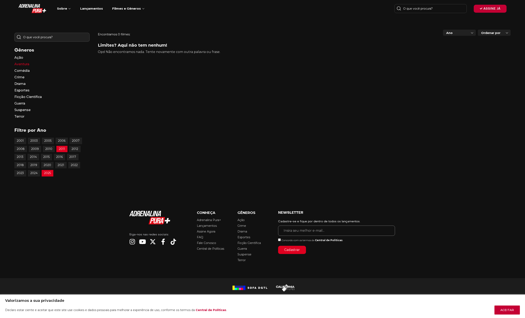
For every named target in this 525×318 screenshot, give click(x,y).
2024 (34, 173)
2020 (47, 165)
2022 (74, 165)
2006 (61, 141)
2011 (62, 149)
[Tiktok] (173, 242)
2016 (59, 157)
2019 (33, 165)
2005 (47, 141)
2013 (20, 157)
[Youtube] (142, 242)
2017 (72, 157)
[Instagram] (132, 242)
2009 (35, 149)
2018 (20, 165)
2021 (61, 165)
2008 (21, 149)
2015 (46, 157)
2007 (76, 141)
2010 (48, 149)
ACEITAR (507, 310)
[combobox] (459, 33)
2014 (33, 157)
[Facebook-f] (163, 242)
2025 (47, 173)
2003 (34, 141)
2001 (20, 141)
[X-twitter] (153, 242)
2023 (20, 173)
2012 (75, 149)
